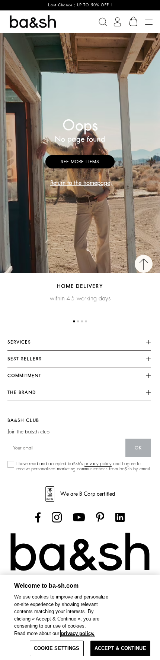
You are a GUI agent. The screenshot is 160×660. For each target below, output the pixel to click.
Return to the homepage (80, 183)
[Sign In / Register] (117, 21)
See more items (80, 162)
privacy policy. (78, 633)
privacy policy (98, 463)
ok (138, 448)
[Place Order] (133, 21)
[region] (80, 617)
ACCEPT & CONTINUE (120, 648)
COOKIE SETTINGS (57, 648)
